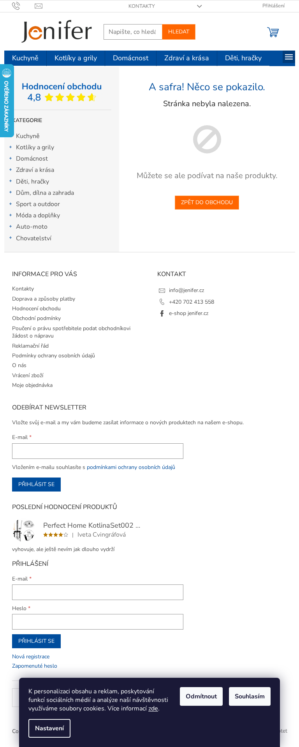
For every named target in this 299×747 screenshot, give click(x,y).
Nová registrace (30, 656)
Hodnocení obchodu (36, 308)
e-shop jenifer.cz (188, 313)
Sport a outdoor (38, 204)
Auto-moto (31, 226)
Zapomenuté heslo (34, 666)
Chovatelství (33, 238)
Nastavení (49, 728)
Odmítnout (201, 696)
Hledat (178, 31)
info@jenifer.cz (186, 290)
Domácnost (32, 158)
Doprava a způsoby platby (43, 299)
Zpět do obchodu (207, 202)
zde (153, 708)
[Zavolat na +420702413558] (23, 5)
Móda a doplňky (38, 215)
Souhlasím (250, 696)
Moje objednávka (32, 385)
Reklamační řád (30, 346)
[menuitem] (25, 58)
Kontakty (141, 6)
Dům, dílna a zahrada (45, 193)
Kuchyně (28, 136)
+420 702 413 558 (191, 302)
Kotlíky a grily (35, 147)
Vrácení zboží (27, 375)
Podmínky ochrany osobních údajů (53, 355)
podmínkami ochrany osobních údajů (131, 467)
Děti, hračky (32, 181)
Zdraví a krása (35, 170)
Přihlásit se (36, 484)
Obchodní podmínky (36, 318)
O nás (19, 365)
